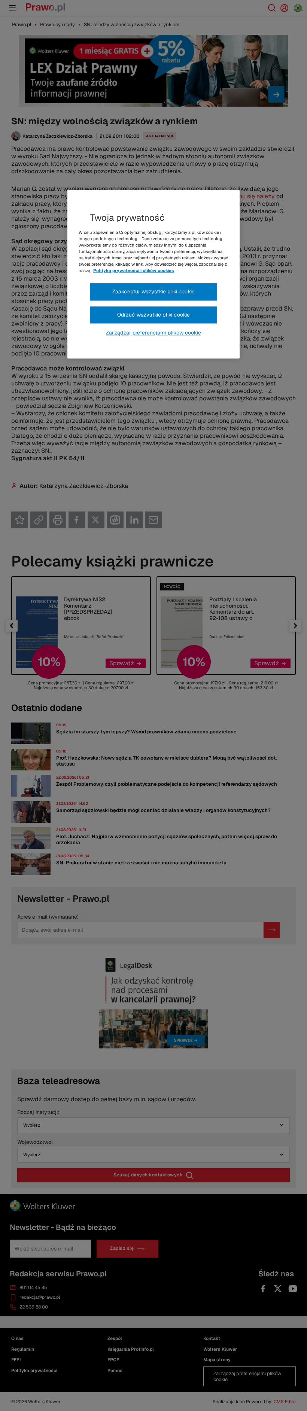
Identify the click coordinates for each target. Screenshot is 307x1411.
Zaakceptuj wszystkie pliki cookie (153, 291)
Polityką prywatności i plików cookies (133, 270)
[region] (153, 274)
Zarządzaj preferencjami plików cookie (153, 333)
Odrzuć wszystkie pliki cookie (153, 314)
